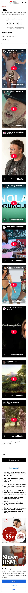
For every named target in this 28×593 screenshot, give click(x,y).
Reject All (14, 589)
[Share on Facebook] (7, 23)
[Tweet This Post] (10, 23)
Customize (14, 585)
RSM (12, 19)
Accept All (14, 581)
